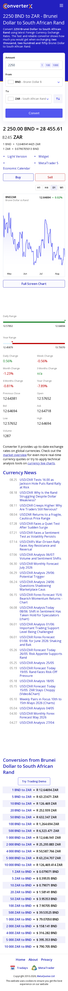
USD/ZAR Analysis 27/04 (37, 723)
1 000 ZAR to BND (19, 919)
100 (48, 65)
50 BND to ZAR (21, 817)
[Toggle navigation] (61, 5)
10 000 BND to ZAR (18, 865)
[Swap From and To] (58, 98)
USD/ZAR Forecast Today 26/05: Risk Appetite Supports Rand (41, 654)
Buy (18, 177)
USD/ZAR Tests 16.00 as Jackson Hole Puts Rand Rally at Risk (40, 483)
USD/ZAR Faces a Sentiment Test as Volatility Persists (40, 535)
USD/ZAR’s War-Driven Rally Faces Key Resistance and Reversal (40, 545)
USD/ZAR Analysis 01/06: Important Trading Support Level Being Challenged (39, 628)
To (7, 91)
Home (20, 959)
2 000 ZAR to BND (19, 926)
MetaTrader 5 (48, 163)
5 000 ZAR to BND (19, 940)
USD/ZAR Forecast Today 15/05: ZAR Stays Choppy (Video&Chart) (38, 690)
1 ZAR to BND (22, 872)
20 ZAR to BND (21, 892)
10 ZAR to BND (21, 885)
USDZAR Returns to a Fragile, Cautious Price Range (41, 516)
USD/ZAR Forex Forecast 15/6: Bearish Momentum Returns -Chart (41, 598)
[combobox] (34, 82)
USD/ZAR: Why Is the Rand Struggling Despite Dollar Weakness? (38, 496)
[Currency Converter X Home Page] (17, 7)
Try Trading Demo (34, 781)
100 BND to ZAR (20, 824)
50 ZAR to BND (21, 899)
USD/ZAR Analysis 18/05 (37, 681)
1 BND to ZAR (22, 790)
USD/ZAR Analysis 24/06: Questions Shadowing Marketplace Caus (37, 585)
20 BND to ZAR (21, 810)
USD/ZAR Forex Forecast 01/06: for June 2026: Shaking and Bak (40, 641)
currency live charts (41, 463)
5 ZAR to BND (22, 878)
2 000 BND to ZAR (19, 844)
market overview (15, 455)
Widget (44, 156)
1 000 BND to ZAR (19, 838)
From (8, 74)
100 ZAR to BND (20, 906)
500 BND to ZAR (20, 831)
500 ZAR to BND (20, 912)
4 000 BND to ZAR (19, 851)
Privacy (46, 959)
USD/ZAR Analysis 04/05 (37, 708)
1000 (55, 65)
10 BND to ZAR (21, 803)
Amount (10, 57)
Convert (34, 113)
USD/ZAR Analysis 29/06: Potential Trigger (37, 575)
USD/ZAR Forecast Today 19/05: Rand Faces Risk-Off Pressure (38, 672)
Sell (50, 177)
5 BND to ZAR (22, 797)
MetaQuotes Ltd (46, 976)
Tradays (22, 968)
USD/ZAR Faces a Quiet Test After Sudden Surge (40, 525)
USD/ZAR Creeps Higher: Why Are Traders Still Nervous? (41, 507)
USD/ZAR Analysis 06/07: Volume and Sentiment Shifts (40, 556)
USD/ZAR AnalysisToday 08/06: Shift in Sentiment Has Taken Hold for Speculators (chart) (40, 613)
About (33, 959)
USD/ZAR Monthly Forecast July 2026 (39, 566)
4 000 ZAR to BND (19, 933)
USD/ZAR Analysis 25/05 (37, 663)
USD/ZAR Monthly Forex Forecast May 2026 (37, 715)
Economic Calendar (16, 168)
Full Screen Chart (34, 284)
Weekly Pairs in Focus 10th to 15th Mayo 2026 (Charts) (41, 701)
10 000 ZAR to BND (18, 946)
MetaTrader (46, 968)
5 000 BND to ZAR (19, 858)
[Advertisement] (34, 298)
